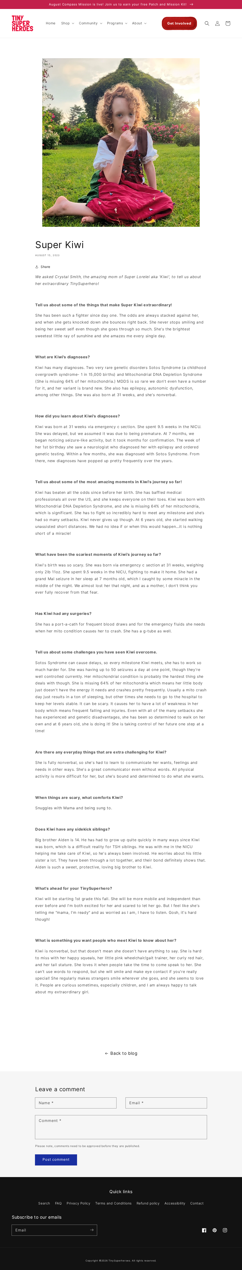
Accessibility (175, 1203)
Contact (196, 1203)
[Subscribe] (91, 1230)
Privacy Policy (78, 1203)
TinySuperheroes (119, 1260)
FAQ (58, 1203)
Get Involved (179, 23)
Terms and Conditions (113, 1203)
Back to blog (123, 1053)
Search (44, 1203)
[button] (67, 23)
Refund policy (148, 1203)
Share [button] (45, 267)
